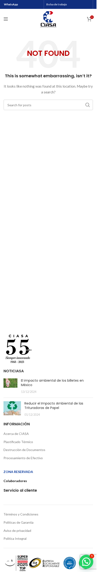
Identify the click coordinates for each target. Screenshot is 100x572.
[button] (86, 562)
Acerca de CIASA (16, 434)
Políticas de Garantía (18, 522)
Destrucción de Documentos (24, 450)
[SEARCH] (87, 104)
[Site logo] (48, 19)
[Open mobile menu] (5, 19)
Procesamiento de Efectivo (23, 458)
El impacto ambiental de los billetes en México (52, 382)
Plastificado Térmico (18, 442)
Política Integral (15, 538)
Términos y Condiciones (20, 514)
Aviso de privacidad (17, 531)
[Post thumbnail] (10, 386)
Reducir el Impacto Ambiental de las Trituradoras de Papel (53, 405)
